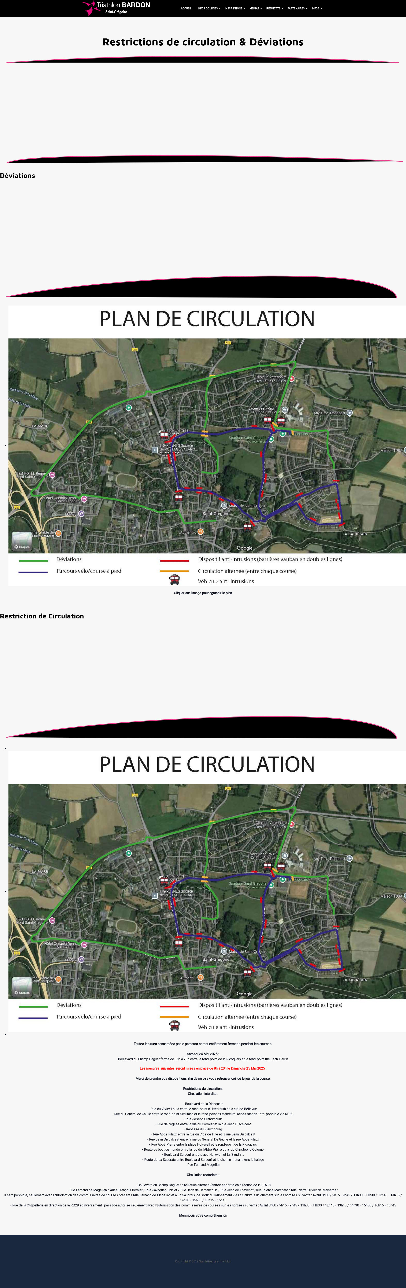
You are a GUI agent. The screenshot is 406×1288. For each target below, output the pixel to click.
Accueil (186, 8)
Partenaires (296, 8)
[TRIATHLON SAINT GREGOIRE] (116, 8)
